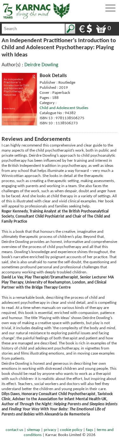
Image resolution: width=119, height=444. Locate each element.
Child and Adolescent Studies (64, 108)
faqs (89, 430)
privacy (50, 430)
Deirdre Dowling (41, 65)
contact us (14, 430)
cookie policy (71, 430)
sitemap (33, 430)
